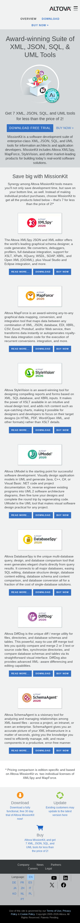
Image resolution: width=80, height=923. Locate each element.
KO (14, 893)
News (40, 864)
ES (30, 882)
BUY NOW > (65, 128)
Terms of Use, (55, 910)
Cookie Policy (27, 914)
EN (31, 877)
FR (22, 882)
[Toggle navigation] (75, 9)
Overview (28, 18)
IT (30, 888)
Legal (48, 868)
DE (14, 882)
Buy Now (39, 25)
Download (51, 18)
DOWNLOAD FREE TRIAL (30, 128)
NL (22, 893)
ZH (22, 888)
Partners (56, 864)
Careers (33, 868)
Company (23, 864)
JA (14, 888)
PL (30, 893)
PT (22, 899)
